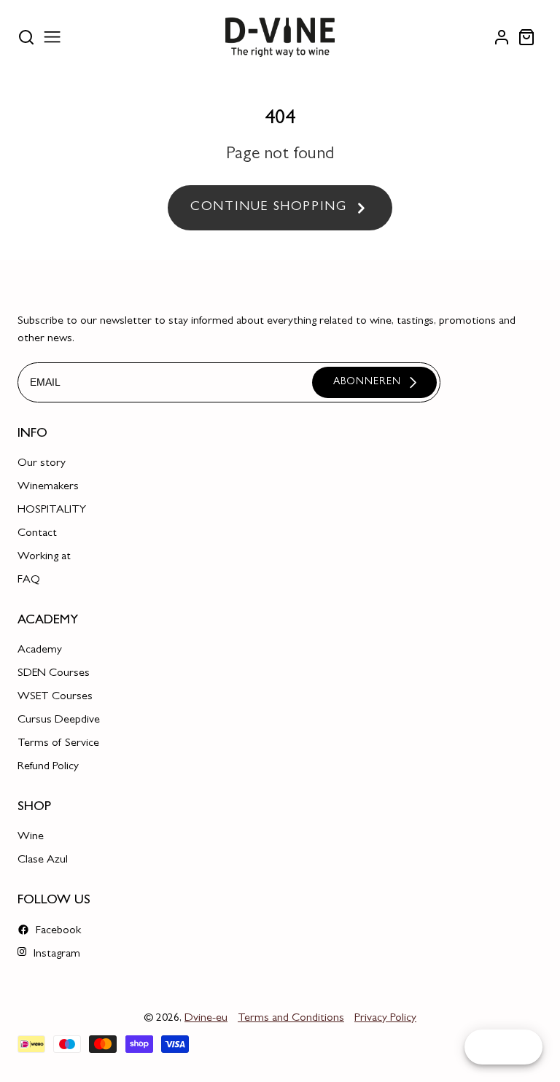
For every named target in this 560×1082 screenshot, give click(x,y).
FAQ (29, 580)
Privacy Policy (385, 1018)
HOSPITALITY (52, 510)
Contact (37, 534)
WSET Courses (55, 697)
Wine (31, 837)
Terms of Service (58, 744)
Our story (42, 464)
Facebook (57, 931)
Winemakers (48, 487)
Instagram (55, 954)
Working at (44, 557)
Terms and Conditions (291, 1018)
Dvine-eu (206, 1018)
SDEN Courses (54, 674)
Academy (40, 650)
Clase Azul (43, 860)
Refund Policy (48, 767)
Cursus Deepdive (59, 720)
